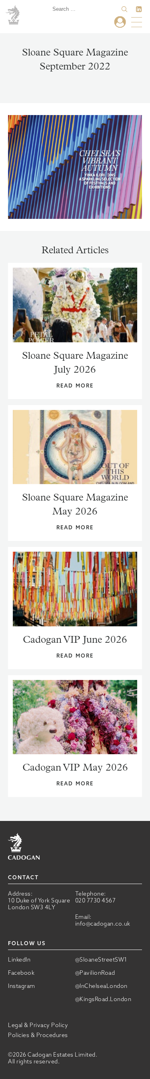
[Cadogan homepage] (14, 15)
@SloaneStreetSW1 (101, 959)
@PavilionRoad (95, 973)
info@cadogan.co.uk (102, 923)
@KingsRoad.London (103, 999)
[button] (124, 9)
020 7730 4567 (95, 900)
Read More (75, 386)
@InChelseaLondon (101, 986)
